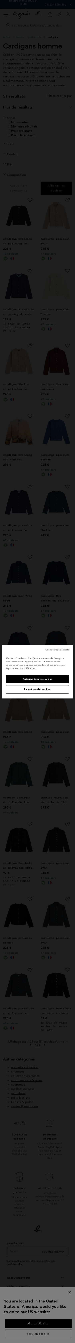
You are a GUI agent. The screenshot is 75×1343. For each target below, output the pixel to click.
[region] (37, 671)
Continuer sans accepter (57, 649)
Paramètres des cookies (37, 689)
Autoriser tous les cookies (37, 679)
